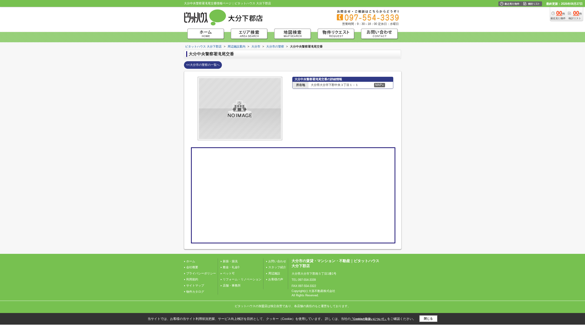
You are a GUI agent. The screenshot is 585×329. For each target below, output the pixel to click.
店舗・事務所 (232, 285)
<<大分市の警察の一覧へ (203, 64)
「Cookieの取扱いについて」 (369, 319)
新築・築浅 (230, 261)
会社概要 (192, 267)
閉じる (428, 318)
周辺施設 (274, 273)
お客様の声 (275, 279)
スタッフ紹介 (277, 267)
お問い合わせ (277, 261)
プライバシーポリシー (201, 273)
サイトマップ (195, 285)
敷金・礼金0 (231, 267)
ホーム (190, 261)
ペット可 (229, 273)
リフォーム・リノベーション (242, 279)
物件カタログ (195, 291)
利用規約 (192, 279)
